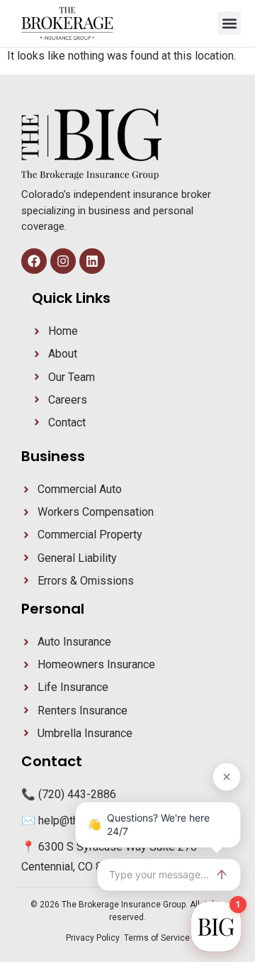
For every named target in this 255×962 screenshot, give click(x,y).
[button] (229, 23)
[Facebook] (34, 261)
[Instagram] (63, 261)
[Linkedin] (92, 261)
